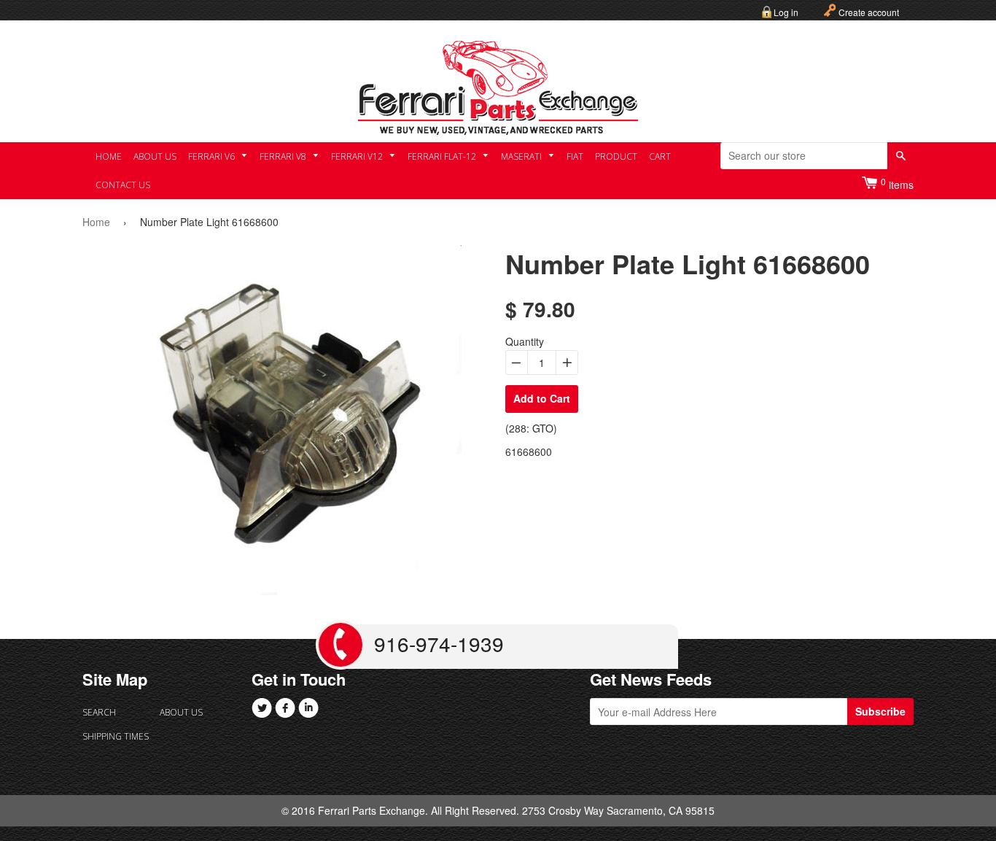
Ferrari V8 (284, 156)
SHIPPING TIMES (115, 736)
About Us (154, 156)
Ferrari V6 (212, 156)
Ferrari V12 (358, 156)
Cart (660, 156)
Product (616, 156)
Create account (869, 12)
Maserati (522, 156)
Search (99, 712)
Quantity (524, 341)
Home (109, 156)
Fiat (575, 156)
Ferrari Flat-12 (443, 156)
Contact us (123, 185)
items (897, 183)
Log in (786, 12)
